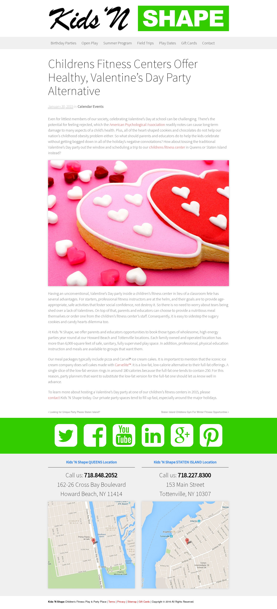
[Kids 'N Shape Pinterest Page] (211, 444)
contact (54, 397)
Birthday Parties (63, 42)
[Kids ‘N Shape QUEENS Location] (91, 583)
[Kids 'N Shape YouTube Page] (124, 444)
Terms (111, 601)
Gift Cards (189, 42)
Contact (208, 42)
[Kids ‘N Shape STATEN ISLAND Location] (185, 583)
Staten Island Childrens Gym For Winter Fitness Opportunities (194, 412)
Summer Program (117, 42)
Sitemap (132, 601)
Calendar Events (90, 106)
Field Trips (145, 42)
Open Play (90, 42)
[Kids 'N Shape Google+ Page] (182, 444)
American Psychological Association (137, 124)
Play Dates (167, 42)
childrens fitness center (167, 147)
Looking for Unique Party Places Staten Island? (74, 412)
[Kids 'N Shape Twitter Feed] (66, 444)
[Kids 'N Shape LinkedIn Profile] (153, 444)
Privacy (121, 601)
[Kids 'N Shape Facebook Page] (95, 444)
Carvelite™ (123, 364)
